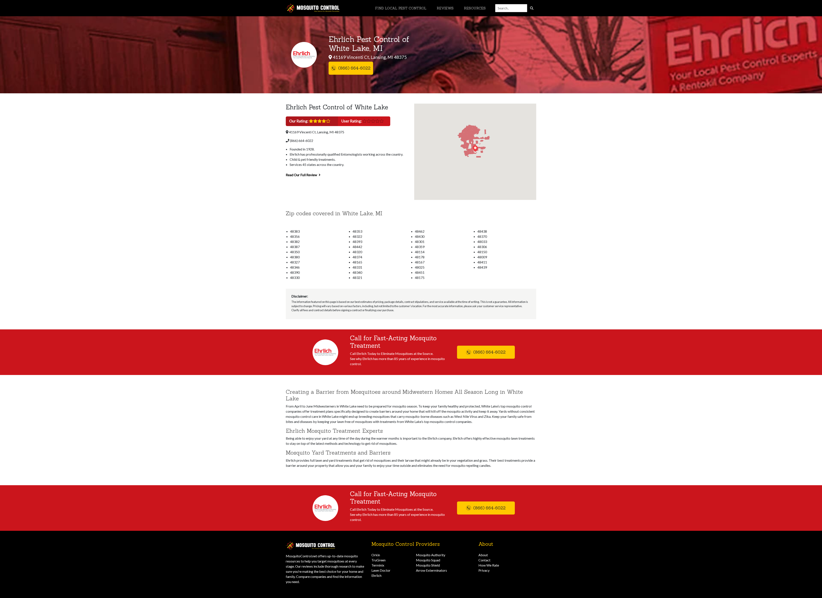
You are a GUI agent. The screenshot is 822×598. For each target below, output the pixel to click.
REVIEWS (445, 8)
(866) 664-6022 (301, 140)
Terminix (377, 565)
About (483, 555)
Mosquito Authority (430, 555)
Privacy (484, 570)
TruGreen (378, 560)
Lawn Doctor (380, 570)
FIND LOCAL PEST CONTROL (400, 8)
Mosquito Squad (428, 560)
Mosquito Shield (428, 565)
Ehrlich (376, 575)
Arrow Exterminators (431, 570)
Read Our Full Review (302, 175)
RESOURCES (475, 8)
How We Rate (488, 565)
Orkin (375, 555)
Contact (484, 560)
